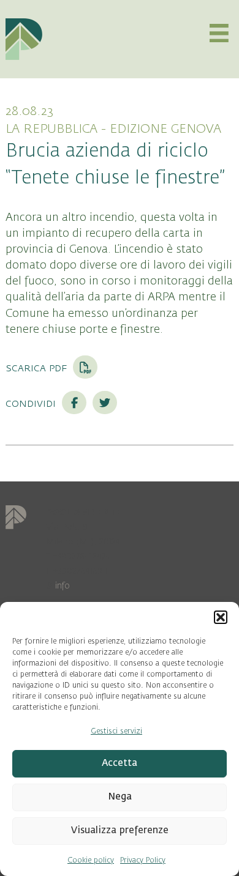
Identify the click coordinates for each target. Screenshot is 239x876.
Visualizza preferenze (120, 830)
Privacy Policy (142, 860)
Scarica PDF (38, 368)
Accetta (119, 763)
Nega (120, 797)
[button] (220, 617)
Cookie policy (90, 860)
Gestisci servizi (116, 731)
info (62, 585)
